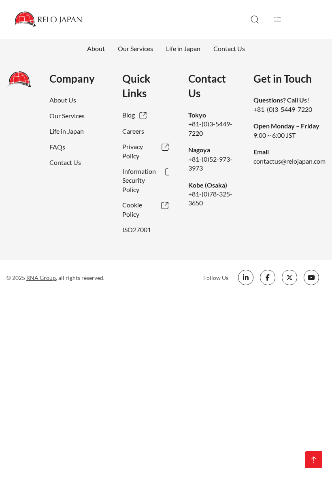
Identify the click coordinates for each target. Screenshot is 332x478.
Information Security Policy (139, 180)
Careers (133, 131)
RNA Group (41, 277)
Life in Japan (183, 48)
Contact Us (229, 48)
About (96, 48)
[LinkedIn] (245, 277)
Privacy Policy (132, 151)
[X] (289, 277)
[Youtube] (311, 277)
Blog (128, 115)
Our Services (135, 48)
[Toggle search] (255, 19)
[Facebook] (267, 277)
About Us (62, 100)
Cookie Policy (132, 209)
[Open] (277, 19)
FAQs (57, 147)
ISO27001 (136, 229)
